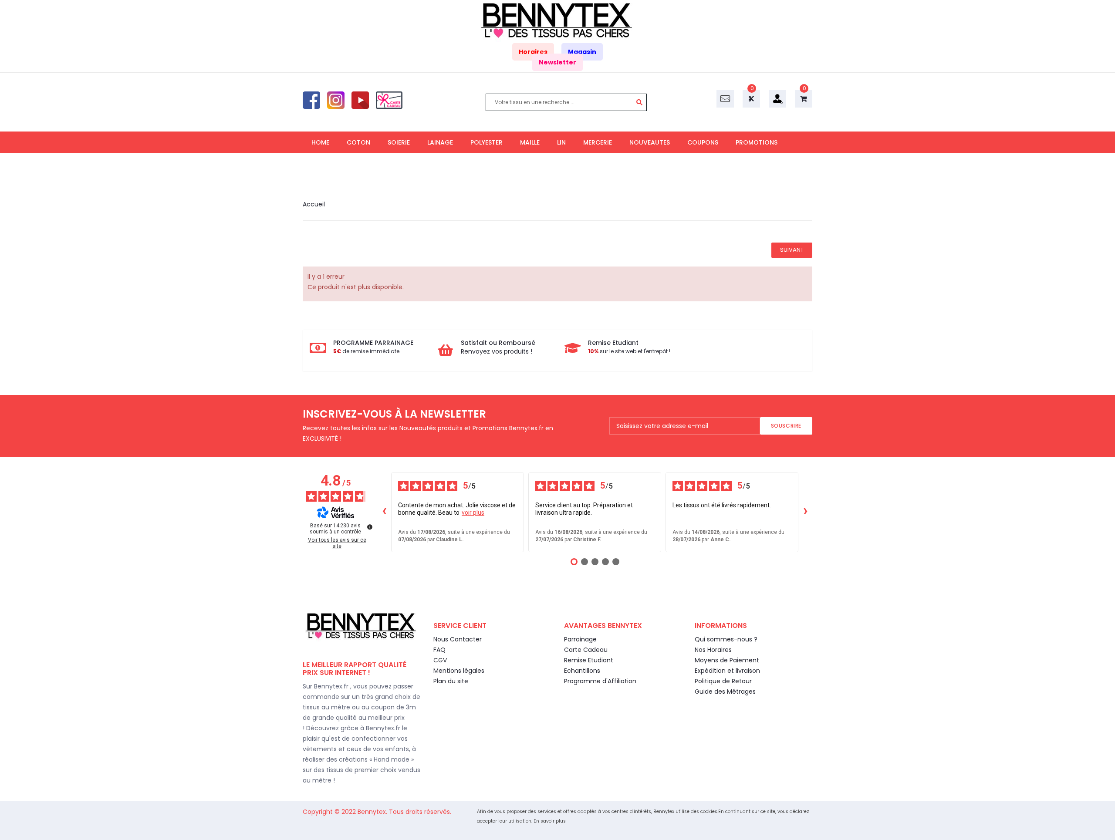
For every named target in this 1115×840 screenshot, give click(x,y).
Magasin (582, 51)
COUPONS (702, 142)
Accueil (314, 204)
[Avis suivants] (805, 512)
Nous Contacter (457, 639)
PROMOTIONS (756, 142)
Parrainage (580, 639)
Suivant (792, 250)
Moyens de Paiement (727, 660)
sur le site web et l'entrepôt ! (629, 351)
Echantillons (582, 670)
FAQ (439, 649)
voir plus (473, 512)
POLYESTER (486, 142)
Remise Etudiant (588, 660)
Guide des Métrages (725, 691)
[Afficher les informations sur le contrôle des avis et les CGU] (369, 526)
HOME (320, 142)
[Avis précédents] (384, 512)
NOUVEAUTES (649, 142)
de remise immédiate (366, 351)
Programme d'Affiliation (600, 681)
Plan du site (450, 681)
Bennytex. (373, 811)
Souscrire (786, 425)
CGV (440, 660)
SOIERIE (399, 142)
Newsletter (557, 62)
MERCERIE (597, 142)
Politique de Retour (723, 681)
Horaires (533, 51)
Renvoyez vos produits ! (496, 351)
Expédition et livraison (727, 670)
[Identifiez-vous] (777, 98)
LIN (561, 142)
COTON (358, 142)
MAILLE (530, 142)
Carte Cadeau (586, 649)
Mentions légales (458, 670)
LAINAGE (440, 142)
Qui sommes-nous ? (726, 639)
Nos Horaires (713, 649)
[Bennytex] (557, 20)
